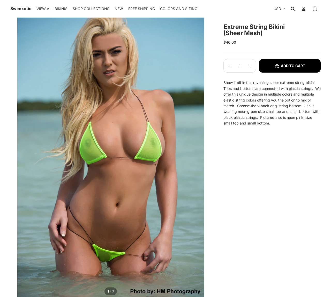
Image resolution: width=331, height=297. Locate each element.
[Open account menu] (303, 8)
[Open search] (292, 8)
